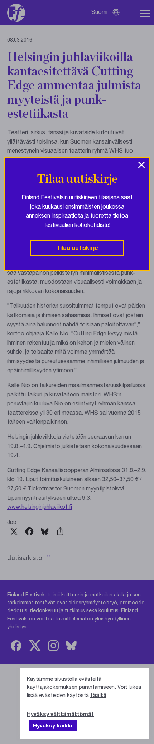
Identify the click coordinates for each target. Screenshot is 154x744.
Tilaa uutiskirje (77, 247)
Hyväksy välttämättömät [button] (60, 714)
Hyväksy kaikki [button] (52, 725)
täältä (98, 695)
